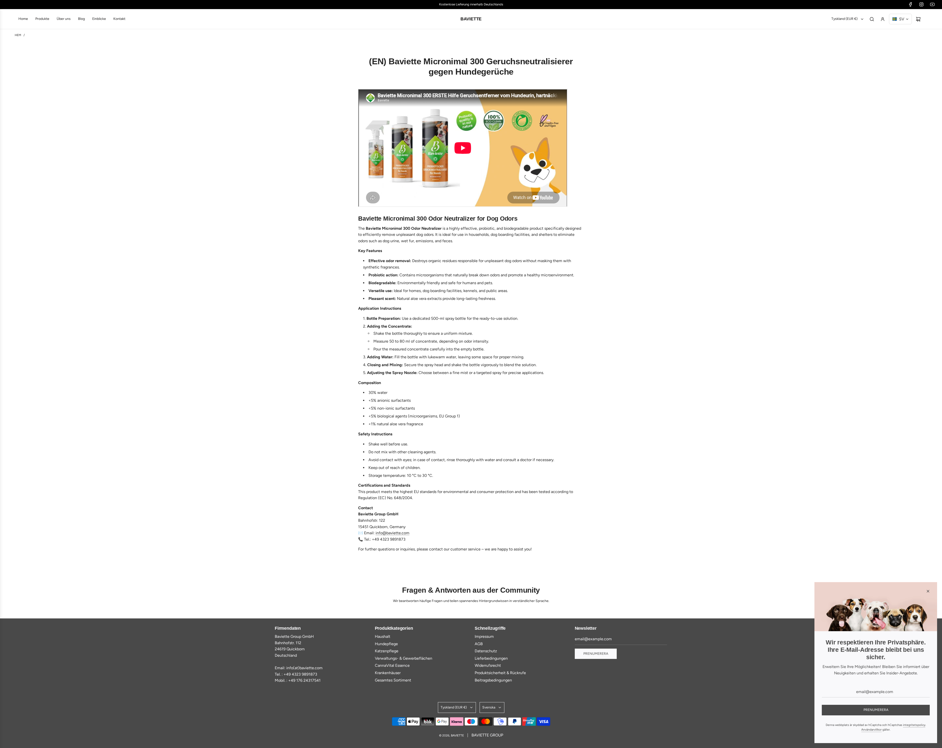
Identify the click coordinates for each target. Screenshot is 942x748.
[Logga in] (882, 19)
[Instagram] (921, 4)
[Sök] (871, 19)
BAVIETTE (471, 18)
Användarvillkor (871, 729)
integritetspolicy (914, 725)
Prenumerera (595, 654)
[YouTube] (932, 4)
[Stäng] (928, 591)
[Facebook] (910, 4)
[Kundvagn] (918, 19)
